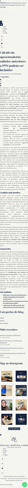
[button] (24, 484)
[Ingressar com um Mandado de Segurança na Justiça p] (21, 376)
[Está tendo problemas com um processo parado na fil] (21, 390)
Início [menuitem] (4, 26)
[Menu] (1, 22)
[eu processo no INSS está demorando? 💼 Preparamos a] (6, 390)
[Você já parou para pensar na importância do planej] (6, 419)
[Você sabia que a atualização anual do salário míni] (6, 376)
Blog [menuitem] (4, 31)
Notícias (18, 74)
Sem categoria (4, 323)
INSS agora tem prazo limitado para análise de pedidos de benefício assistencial (14, 297)
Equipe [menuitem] (5, 28)
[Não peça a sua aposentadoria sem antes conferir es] (6, 404)
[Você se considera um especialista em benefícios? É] (21, 419)
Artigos (2, 318)
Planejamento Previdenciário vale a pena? (11, 348)
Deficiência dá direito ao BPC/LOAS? (10, 335)
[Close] (1, 24)
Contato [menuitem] (5, 33)
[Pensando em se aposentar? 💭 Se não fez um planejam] (21, 404)
